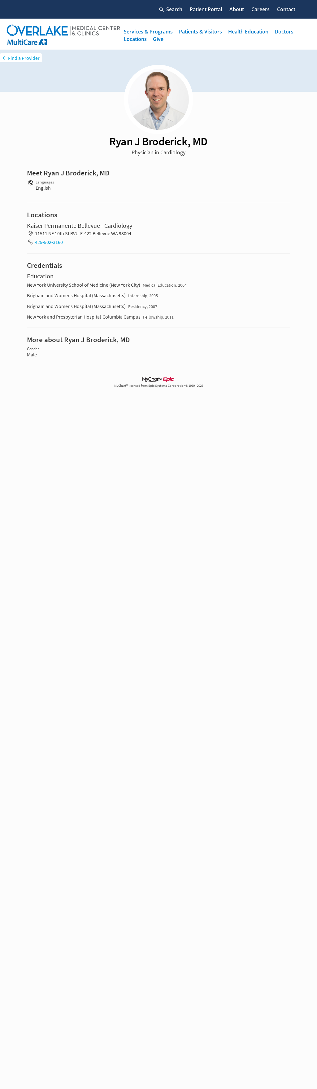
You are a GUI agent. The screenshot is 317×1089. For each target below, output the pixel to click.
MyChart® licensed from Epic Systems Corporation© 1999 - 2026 (158, 386)
